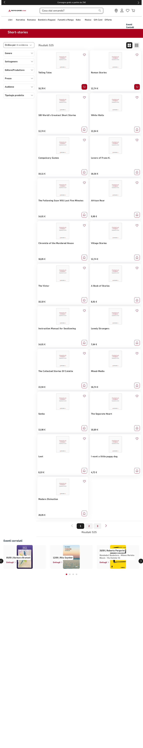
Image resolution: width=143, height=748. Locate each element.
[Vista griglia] (129, 45)
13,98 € (42, 430)
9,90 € (94, 216)
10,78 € (42, 88)
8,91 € (94, 302)
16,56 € (94, 174)
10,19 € (42, 302)
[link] (116, 10)
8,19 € (41, 472)
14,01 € (42, 216)
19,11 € (42, 174)
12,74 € (94, 88)
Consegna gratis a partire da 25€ (71, 2)
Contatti (130, 27)
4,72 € (94, 472)
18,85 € (42, 259)
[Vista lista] (137, 45)
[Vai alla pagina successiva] (106, 525)
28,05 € (42, 515)
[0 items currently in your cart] (133, 10)
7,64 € (94, 344)
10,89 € (94, 430)
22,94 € (94, 131)
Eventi (129, 24)
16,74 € (94, 387)
